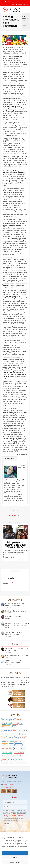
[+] (15, 532)
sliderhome (12, 759)
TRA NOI (11, 4)
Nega (15, 857)
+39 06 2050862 (8, 787)
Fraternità (24, 730)
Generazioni (5, 734)
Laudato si (4, 745)
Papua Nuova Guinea (19, 748)
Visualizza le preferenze (15, 862)
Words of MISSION (20, 763)
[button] (27, 834)
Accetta (15, 853)
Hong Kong (23, 734)
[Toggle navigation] (27, 9)
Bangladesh (19, 719)
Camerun (15, 723)
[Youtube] (5, 1)
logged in (13, 582)
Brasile (4, 723)
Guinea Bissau (14, 734)
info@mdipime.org (8, 784)
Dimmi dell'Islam (20, 33)
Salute (9, 755)
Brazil (9, 723)
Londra (11, 745)
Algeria (12, 719)
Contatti (20, 4)
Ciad (21, 723)
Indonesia (22, 737)
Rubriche (10, 33)
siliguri (21, 755)
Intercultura (5, 741)
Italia (11, 741)
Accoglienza (5, 719)
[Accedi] (16, 4)
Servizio (15, 755)
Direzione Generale (7, 730)
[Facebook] (2, 1)
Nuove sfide (18, 745)
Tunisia (11, 763)
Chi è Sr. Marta (9, 459)
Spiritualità (5, 763)
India (16, 737)
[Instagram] (8, 1)
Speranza (19, 759)
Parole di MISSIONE (19, 752)
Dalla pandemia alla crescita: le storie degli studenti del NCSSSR (15, 545)
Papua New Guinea (7, 748)
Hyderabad (10, 737)
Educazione (17, 730)
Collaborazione (6, 727)
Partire (4, 755)
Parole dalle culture (7, 752)
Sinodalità (4, 759)
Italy (16, 741)
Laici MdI (21, 741)
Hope (3, 737)
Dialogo (14, 33)
